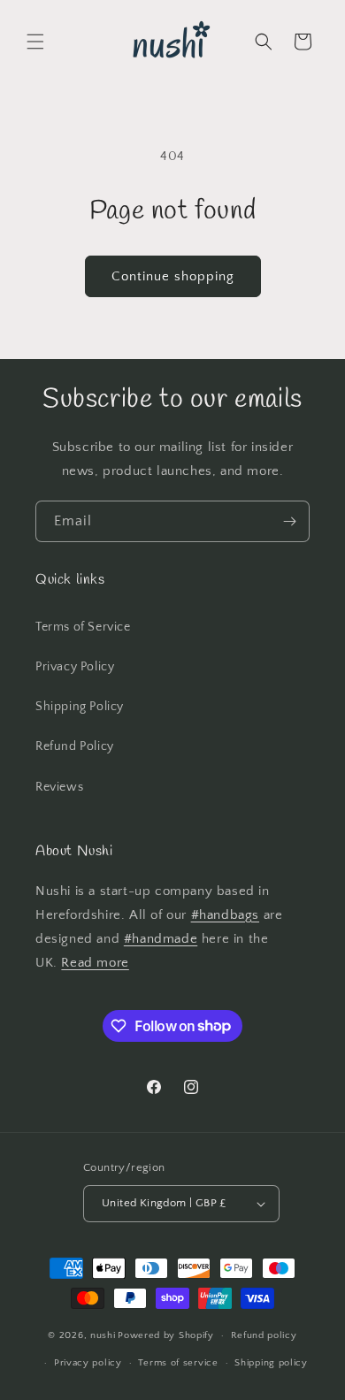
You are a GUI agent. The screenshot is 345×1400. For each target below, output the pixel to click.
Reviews (59, 787)
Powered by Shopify (166, 1335)
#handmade (160, 938)
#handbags (225, 914)
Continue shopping (172, 276)
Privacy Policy (74, 667)
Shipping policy (271, 1363)
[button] (35, 41)
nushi (103, 1335)
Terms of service (178, 1363)
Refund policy (264, 1335)
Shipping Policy (79, 707)
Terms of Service (83, 627)
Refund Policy (74, 746)
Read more (94, 962)
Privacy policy (88, 1363)
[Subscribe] (289, 521)
